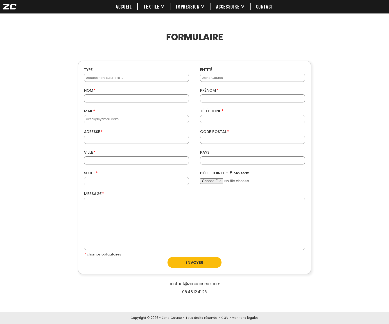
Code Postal (214, 131)
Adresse (93, 131)
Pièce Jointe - (224, 173)
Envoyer (194, 262)
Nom (90, 90)
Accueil (124, 7)
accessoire (228, 7)
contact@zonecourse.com (194, 283)
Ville (90, 152)
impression (188, 7)
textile (151, 7)
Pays (205, 152)
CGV (224, 318)
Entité (206, 69)
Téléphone (212, 111)
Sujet (91, 173)
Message (94, 193)
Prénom (209, 90)
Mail (89, 111)
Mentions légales (245, 318)
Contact (264, 7)
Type (88, 69)
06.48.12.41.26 (194, 292)
